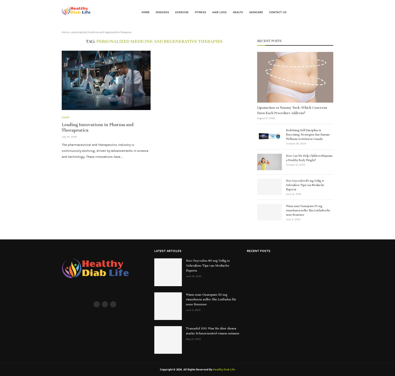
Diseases (162, 12)
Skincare (256, 12)
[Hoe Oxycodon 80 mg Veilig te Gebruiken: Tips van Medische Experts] (269, 187)
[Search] (331, 12)
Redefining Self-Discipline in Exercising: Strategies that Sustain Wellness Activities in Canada (308, 135)
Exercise (182, 12)
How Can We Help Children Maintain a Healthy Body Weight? (309, 158)
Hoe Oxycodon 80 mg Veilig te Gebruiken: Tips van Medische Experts (305, 185)
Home (146, 12)
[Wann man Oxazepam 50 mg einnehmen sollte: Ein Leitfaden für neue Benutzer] (269, 212)
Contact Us (278, 12)
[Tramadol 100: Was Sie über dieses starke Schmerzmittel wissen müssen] (168, 340)
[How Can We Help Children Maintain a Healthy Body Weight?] (269, 162)
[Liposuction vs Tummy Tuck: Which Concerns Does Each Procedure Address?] (295, 77)
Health (238, 12)
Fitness (200, 12)
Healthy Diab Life (224, 369)
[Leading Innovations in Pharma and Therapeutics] (106, 80)
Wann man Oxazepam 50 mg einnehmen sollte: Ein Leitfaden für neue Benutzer (308, 210)
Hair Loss (219, 12)
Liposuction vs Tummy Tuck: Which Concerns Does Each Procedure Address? (292, 110)
